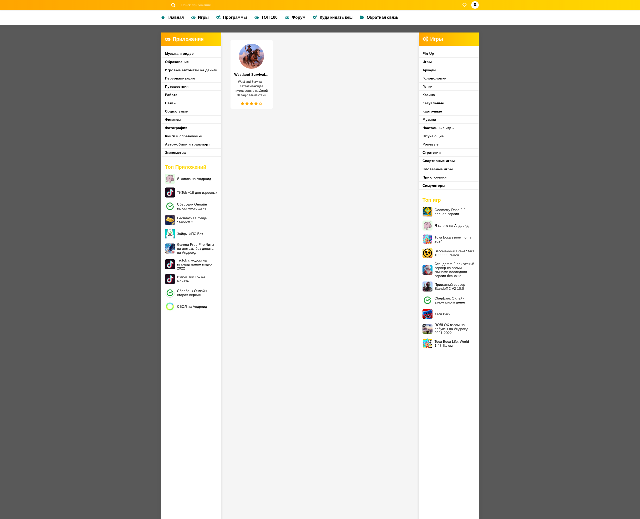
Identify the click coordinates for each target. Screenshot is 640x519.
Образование (177, 62)
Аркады (429, 70)
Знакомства (175, 152)
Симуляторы (433, 186)
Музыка (429, 120)
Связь (170, 103)
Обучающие (433, 136)
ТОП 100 (269, 17)
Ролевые (430, 144)
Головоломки (434, 78)
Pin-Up (428, 54)
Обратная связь (382, 17)
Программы (235, 17)
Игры (203, 17)
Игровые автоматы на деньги (191, 70)
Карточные (432, 111)
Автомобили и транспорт (187, 144)
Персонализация (180, 78)
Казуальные (433, 103)
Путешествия (176, 86)
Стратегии (431, 152)
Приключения (434, 177)
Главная (176, 17)
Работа (171, 95)
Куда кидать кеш (336, 17)
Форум (299, 17)
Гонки (427, 86)
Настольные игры (438, 128)
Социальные (176, 111)
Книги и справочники (183, 136)
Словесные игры (437, 169)
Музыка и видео (179, 54)
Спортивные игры (438, 161)
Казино (428, 95)
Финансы (173, 120)
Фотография (176, 128)
